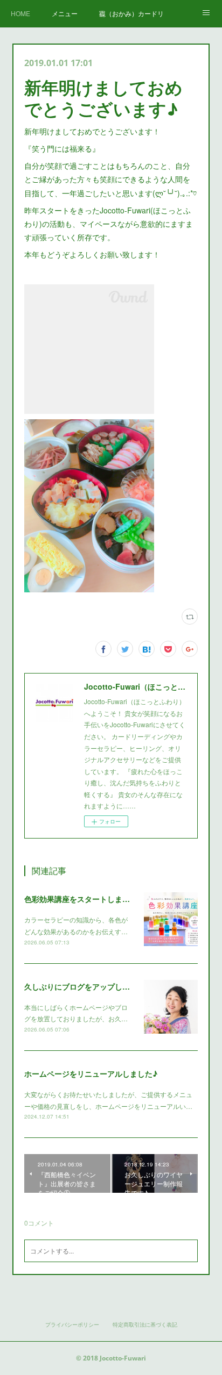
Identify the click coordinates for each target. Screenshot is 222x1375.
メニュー (65, 13)
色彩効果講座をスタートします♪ (79, 898)
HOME (20, 13)
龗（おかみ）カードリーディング (131, 13)
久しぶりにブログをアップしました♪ (87, 986)
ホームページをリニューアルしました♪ (90, 1073)
